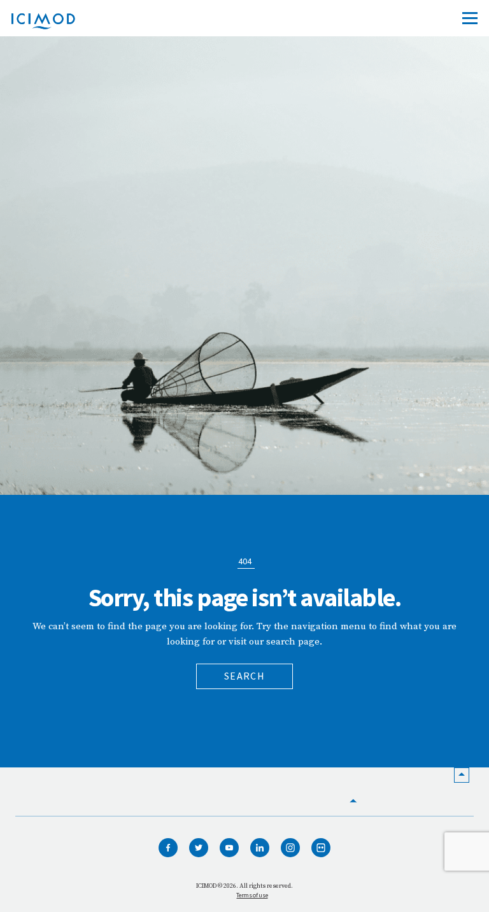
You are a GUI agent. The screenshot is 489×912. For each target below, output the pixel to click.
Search (244, 675)
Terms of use (251, 895)
